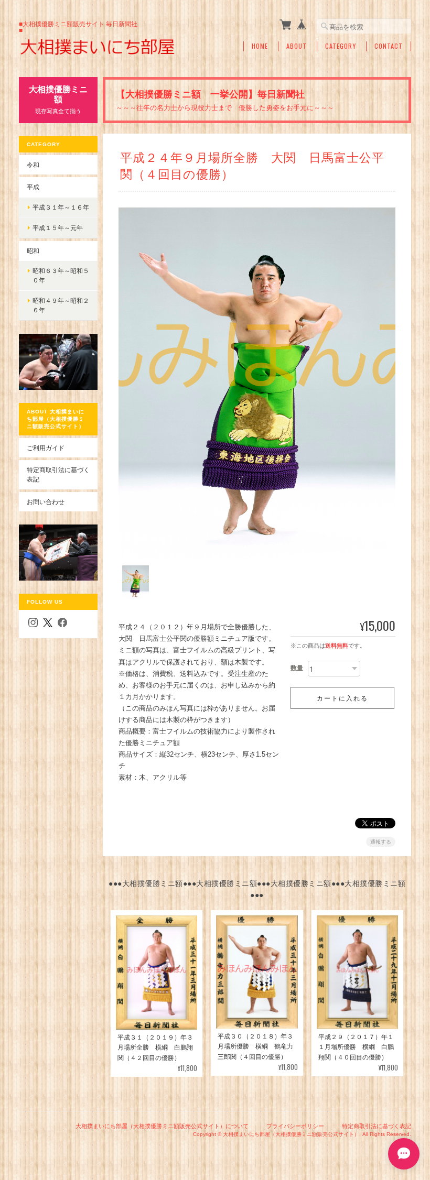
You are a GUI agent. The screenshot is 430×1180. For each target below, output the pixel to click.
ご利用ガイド (45, 447)
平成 (33, 186)
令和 (33, 164)
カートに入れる (342, 697)
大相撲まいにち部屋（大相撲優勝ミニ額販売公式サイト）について (162, 1126)
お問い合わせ (45, 501)
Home (260, 46)
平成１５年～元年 (58, 227)
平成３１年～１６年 (61, 207)
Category (340, 46)
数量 (297, 668)
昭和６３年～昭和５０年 (61, 275)
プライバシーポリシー (295, 1126)
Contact (388, 46)
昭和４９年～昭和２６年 (61, 305)
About (296, 46)
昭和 (33, 250)
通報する (380, 842)
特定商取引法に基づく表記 (58, 474)
